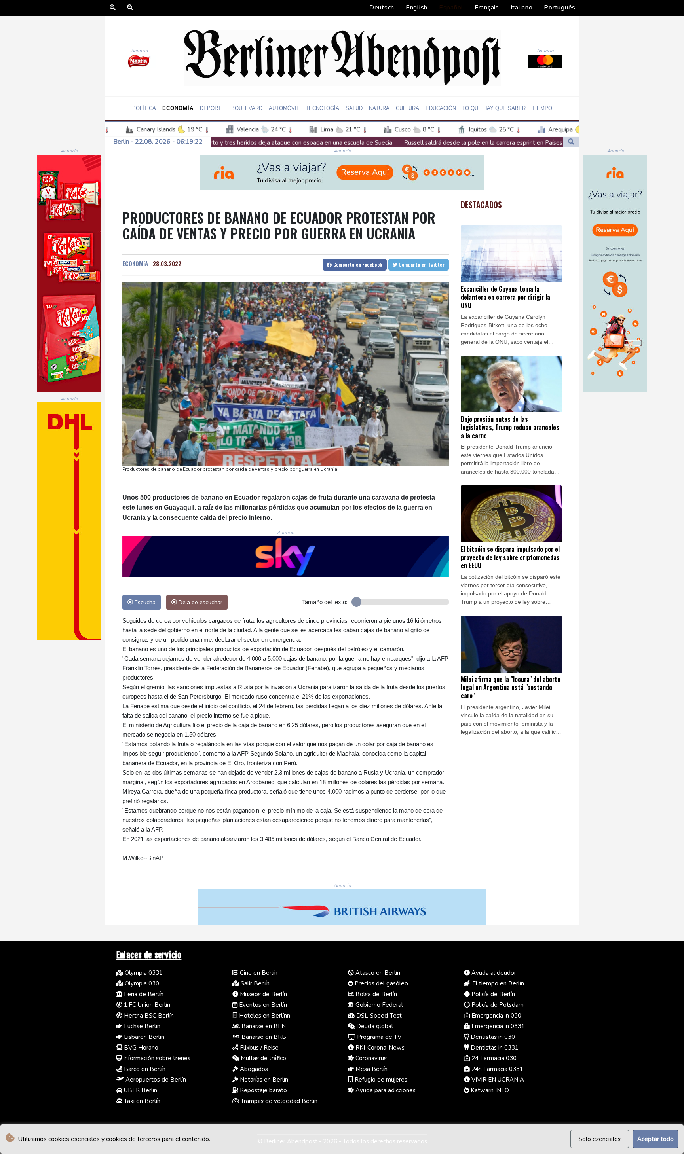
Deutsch (381, 7)
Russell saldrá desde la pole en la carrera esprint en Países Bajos (404, 143)
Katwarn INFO (489, 1090)
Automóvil (284, 108)
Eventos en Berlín (262, 1005)
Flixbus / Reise (258, 1048)
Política (144, 108)
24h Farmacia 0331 (496, 1069)
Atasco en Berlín (377, 973)
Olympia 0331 (143, 973)
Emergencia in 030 (495, 1015)
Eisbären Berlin (143, 1037)
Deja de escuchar (199, 602)
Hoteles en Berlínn (264, 1015)
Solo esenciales (600, 1139)
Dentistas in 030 (492, 1037)
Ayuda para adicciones (385, 1090)
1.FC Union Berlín (146, 1005)
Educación (441, 108)
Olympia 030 (141, 983)
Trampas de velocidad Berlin (278, 1101)
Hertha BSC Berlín (148, 1015)
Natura (379, 108)
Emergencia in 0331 (497, 1026)
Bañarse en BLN (263, 1026)
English (417, 7)
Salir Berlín (254, 983)
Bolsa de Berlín (375, 994)
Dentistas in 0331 (494, 1048)
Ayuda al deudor (493, 973)
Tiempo (542, 108)
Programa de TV (378, 1037)
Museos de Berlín (262, 994)
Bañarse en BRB (263, 1037)
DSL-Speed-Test (378, 1015)
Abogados (253, 1069)
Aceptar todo (655, 1139)
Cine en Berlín (257, 973)
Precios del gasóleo (380, 983)
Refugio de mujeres (380, 1080)
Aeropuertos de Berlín (155, 1080)
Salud (354, 108)
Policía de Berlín (492, 994)
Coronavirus (370, 1058)
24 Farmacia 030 (493, 1058)
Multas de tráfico (262, 1058)
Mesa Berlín (371, 1069)
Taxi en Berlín (141, 1101)
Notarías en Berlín (263, 1080)
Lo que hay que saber (494, 108)
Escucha (144, 602)
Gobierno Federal (378, 1005)
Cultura (407, 108)
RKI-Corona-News (379, 1048)
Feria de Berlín (142, 994)
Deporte (212, 108)
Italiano (522, 7)
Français (487, 7)
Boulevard (246, 108)
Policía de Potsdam (497, 1005)
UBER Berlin (139, 1090)
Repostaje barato (262, 1090)
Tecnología (322, 108)
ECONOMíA (135, 263)
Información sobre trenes (156, 1058)
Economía (178, 108)
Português (560, 7)
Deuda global (374, 1026)
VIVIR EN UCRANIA (497, 1080)
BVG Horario (140, 1048)
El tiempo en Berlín (497, 983)
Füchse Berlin (141, 1026)
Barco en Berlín (143, 1069)
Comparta (357, 264)
